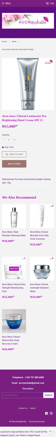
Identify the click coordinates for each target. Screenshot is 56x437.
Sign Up (48, 395)
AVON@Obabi (20, 422)
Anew (14, 41)
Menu (8, 3)
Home (4, 41)
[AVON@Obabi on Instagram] (51, 413)
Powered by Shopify (37, 422)
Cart (52, 3)
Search (33, 408)
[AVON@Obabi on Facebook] (46, 413)
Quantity (5, 135)
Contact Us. (23, 408)
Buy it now (14, 164)
